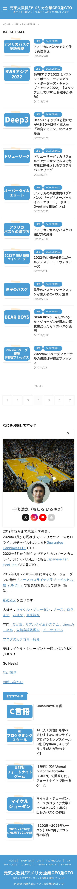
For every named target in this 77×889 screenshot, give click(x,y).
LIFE (39, 860)
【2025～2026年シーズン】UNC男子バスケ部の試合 (52, 830)
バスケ (18, 615)
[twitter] (25, 517)
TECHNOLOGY (54, 860)
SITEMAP (66, 864)
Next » (39, 386)
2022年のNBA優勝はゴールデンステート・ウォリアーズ (53, 262)
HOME (12, 860)
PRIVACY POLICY (47, 864)
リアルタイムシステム (42, 624)
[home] (51, 517)
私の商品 (9, 673)
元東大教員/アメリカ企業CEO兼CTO (41, 8)
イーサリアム (53, 630)
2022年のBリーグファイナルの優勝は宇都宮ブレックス (53, 358)
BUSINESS (26, 860)
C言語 (17, 624)
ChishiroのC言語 (49, 706)
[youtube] (43, 517)
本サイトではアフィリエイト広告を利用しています (38, 878)
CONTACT (27, 864)
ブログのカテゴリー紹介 (21, 639)
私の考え (9, 600)
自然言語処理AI (28, 630)
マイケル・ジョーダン (33, 609)
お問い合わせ (13, 682)
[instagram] (34, 517)
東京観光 (33, 615)
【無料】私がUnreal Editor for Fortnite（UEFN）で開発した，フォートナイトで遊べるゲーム (53, 776)
